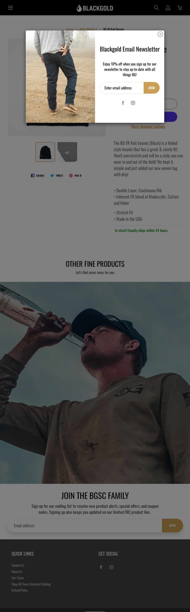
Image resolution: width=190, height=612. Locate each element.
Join (151, 87)
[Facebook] (123, 103)
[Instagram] (133, 103)
